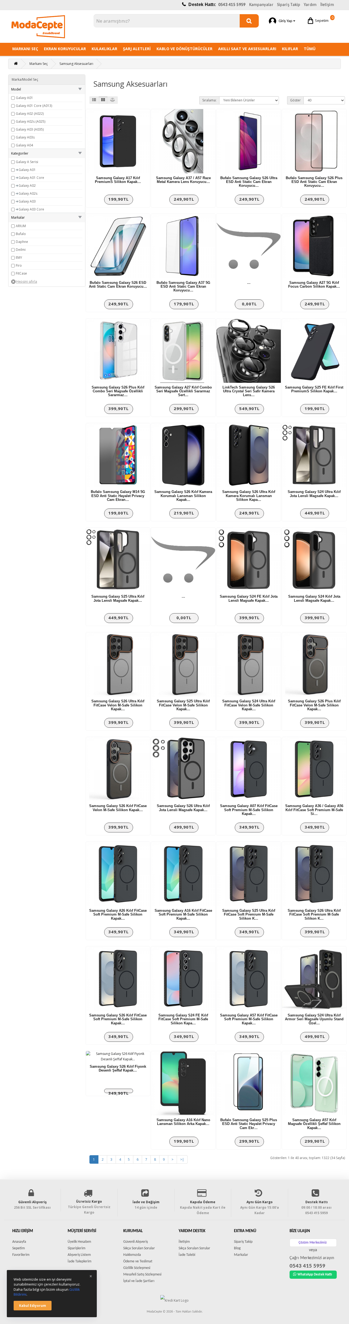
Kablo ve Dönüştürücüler (184, 48)
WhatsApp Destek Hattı (314, 1274)
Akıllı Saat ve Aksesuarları (247, 48)
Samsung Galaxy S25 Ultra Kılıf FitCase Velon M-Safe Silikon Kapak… (183, 705)
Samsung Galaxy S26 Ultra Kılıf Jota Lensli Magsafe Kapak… (183, 808)
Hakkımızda (132, 1255)
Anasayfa (19, 1242)
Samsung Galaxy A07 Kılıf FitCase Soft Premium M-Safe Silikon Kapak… (249, 810)
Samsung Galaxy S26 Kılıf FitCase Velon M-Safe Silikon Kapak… (118, 808)
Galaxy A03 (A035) (30, 129)
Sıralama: (209, 100)
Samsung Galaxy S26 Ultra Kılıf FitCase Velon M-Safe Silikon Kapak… (117, 705)
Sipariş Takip (288, 5)
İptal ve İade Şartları (138, 1281)
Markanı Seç (25, 48)
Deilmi (21, 249)
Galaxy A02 (27, 185)
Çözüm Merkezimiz (313, 1242)
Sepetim (324, 19)
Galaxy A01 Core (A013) (34, 105)
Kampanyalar (261, 5)
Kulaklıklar (104, 48)
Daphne (22, 241)
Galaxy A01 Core (31, 177)
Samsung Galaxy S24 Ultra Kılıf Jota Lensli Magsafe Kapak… (314, 494)
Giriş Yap (284, 21)
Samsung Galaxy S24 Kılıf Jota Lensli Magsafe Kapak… (314, 598)
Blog (237, 1248)
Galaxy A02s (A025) (30, 121)
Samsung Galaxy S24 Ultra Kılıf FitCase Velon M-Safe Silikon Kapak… (248, 705)
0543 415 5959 (232, 5)
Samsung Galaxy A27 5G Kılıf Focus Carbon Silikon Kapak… (314, 284)
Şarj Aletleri (137, 48)
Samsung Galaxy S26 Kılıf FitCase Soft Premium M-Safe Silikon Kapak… (118, 1019)
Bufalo (21, 233)
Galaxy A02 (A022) (30, 113)
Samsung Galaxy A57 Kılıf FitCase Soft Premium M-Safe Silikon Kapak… (249, 1019)
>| (182, 1159)
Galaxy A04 (24, 145)
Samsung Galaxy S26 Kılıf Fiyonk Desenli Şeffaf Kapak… (118, 1068)
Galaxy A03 (27, 201)
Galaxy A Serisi (27, 162)
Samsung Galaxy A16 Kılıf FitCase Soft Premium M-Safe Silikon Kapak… (183, 914)
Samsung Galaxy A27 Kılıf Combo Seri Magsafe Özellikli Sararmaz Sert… (183, 391)
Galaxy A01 (24, 97)
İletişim (327, 5)
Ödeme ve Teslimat (137, 1261)
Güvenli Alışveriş (135, 1242)
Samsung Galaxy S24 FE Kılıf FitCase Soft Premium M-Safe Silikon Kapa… (183, 1019)
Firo (19, 265)
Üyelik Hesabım (79, 1242)
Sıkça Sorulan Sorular (139, 1248)
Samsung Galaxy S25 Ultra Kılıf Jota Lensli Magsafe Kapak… (117, 598)
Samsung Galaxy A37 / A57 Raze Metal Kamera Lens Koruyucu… (183, 180)
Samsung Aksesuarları (76, 63)
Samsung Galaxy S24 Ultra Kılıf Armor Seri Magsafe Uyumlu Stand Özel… (314, 1019)
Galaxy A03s (25, 137)
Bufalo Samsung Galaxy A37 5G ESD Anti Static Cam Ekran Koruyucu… (183, 287)
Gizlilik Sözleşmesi (136, 1268)
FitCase (21, 273)
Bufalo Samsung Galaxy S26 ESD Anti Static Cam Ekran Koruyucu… (118, 284)
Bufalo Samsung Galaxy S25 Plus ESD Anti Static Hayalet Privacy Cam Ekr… (248, 1124)
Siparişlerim (76, 1248)
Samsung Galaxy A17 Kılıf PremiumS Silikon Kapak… (118, 180)
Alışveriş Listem (79, 1255)
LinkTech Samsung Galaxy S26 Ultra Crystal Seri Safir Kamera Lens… (248, 391)
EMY (19, 257)
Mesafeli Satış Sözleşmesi (142, 1274)
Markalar (241, 1255)
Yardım (310, 5)
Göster (295, 100)
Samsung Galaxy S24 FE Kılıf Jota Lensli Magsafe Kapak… (249, 598)
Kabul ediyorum (32, 1305)
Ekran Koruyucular (65, 48)
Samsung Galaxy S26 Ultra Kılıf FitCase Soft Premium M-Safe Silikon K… (314, 914)
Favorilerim (20, 1255)
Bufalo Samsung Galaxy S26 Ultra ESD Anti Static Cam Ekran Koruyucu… (248, 182)
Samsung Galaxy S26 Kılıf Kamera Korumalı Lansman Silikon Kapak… (183, 496)
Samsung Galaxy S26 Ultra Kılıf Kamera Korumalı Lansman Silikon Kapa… (248, 496)
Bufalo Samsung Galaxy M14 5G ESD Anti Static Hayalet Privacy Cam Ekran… (118, 496)
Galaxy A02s (28, 193)
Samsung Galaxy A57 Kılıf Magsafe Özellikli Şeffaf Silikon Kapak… (314, 1124)
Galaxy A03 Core (31, 209)
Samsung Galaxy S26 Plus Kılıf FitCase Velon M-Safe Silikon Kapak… (314, 705)
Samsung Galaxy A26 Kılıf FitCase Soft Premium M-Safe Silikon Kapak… (118, 914)
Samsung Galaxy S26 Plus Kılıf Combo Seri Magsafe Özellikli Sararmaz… (118, 391)
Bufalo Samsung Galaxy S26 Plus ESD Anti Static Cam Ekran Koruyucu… (314, 182)
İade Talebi (187, 1255)
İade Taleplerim (79, 1261)
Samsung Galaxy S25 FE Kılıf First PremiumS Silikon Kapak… (314, 389)
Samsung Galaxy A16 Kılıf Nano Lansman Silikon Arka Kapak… (183, 1122)
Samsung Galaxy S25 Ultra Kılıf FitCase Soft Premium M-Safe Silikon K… (248, 914)
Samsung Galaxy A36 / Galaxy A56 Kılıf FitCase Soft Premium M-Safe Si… (314, 810)
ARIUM (21, 226)
